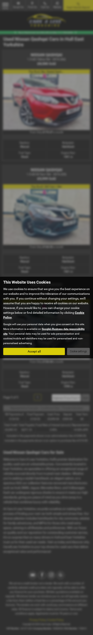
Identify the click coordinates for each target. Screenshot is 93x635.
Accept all (34, 351)
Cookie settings (78, 351)
